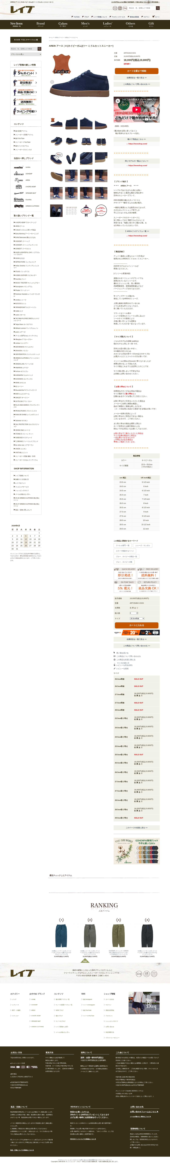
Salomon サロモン (21, 420)
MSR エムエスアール (22, 394)
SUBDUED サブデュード (23, 438)
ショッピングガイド (22, 490)
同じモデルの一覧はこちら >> (136, 161)
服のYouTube (19, 138)
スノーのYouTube (88, 1015)
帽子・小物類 (16, 1010)
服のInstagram (87, 999)
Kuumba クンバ (20, 279)
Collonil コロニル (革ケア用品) (25, 230)
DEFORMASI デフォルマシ (24, 347)
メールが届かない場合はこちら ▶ (140, 1116)
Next (107, 82)
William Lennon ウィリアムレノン (26, 328)
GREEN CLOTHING (37, 1026)
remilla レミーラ (20, 300)
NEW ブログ (59, 1010)
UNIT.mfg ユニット (21, 452)
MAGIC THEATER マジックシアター (27, 283)
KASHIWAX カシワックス (23, 379)
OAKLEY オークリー (22, 397)
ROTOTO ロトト (20, 304)
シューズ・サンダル (142, 545)
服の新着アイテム (21, 131)
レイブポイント (20, 483)
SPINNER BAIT (36, 1021)
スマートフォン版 (32, 40)
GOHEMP (34, 1005)
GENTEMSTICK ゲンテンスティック (27, 354)
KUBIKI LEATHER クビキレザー (26, 275)
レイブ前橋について (100, 17)
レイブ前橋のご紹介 (62, 1026)
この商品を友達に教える (126, 660)
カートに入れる (136, 625)
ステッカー (15, 1015)
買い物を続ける (122, 653)
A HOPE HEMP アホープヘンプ (25, 222)
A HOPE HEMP (36, 1015)
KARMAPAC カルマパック (24, 375)
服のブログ (59, 1015)
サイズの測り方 (123, 663)
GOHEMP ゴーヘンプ (22, 241)
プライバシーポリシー (112, 1037)
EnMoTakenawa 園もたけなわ (25, 237)
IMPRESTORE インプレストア (25, 262)
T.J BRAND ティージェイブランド (26, 441)
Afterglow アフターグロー (23, 339)
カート (157, 17)
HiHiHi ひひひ (20, 258)
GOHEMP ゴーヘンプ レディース (26, 245)
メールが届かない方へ (22, 494)
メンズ (14, 999)
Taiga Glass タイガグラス (24, 324)
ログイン (147, 17)
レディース (15, 1005)
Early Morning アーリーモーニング (27, 234)
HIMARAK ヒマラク (21, 368)
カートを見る (110, 999)
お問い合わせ (110, 1026)
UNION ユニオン (21, 449)
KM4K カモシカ (20, 383)
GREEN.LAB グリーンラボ (24, 364)
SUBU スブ (19, 311)
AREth (33, 1010)
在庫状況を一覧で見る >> (137, 78)
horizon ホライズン (21, 371)
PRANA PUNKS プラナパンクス (26, 411)
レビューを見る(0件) (124, 665)
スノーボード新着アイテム (24, 135)
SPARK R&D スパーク (22, 430)
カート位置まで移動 (136, 71)
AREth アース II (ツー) (71, 37)
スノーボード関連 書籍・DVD (25, 456)
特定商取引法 (110, 1032)
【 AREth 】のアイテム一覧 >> (136, 231)
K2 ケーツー (19, 386)
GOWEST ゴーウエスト (23, 249)
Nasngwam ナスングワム (23, 286)
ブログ (86, 17)
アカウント (109, 1015)
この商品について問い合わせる (128, 656)
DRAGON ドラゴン (21, 351)
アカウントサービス (118, 17)
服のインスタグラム (22, 146)
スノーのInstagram (89, 1005)
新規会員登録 (134, 17)
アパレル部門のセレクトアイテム (26, 336)
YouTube (77, 17)
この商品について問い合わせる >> (136, 84)
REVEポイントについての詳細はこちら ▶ (83, 1139)
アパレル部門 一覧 (122, 545)
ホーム (51, 37)
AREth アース (59, 37)
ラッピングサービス (22, 487)
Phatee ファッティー (22, 290)
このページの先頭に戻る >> (136, 828)
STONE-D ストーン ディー (24, 434)
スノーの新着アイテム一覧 (64, 1005)
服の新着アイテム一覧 (63, 999)
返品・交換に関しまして (23, 510)
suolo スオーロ (20, 315)
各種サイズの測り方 (22, 479)
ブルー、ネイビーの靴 (124, 562)
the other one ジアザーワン (24, 445)
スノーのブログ (60, 1021)
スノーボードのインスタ (23, 150)
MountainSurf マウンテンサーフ (26, 390)
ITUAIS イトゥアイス (22, 271)
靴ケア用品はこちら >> (137, 139)
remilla (33, 999)
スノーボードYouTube (22, 142)
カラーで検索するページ (125, 551)
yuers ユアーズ (20, 332)
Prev (52, 82)
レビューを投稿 (122, 669)
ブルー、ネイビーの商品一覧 (126, 556)
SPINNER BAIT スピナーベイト (25, 307)
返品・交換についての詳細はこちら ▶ (22, 1150)
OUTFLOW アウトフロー (23, 401)
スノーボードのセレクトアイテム (26, 460)
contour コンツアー (21, 343)
